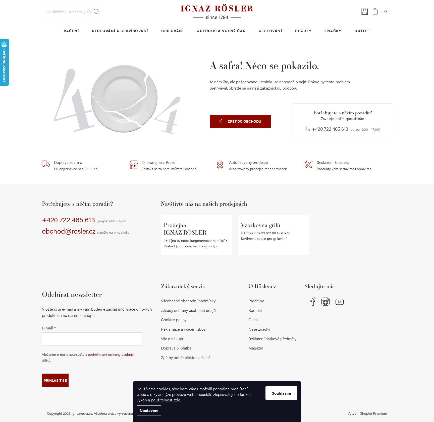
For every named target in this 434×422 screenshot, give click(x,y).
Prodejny (256, 301)
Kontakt (255, 310)
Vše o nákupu (172, 338)
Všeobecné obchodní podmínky (188, 301)
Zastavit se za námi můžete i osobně (169, 165)
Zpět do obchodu (244, 121)
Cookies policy (173, 319)
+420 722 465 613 (346, 129)
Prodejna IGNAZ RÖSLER (185, 228)
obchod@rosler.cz (85, 231)
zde (177, 400)
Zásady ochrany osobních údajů (188, 310)
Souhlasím (281, 393)
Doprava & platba (176, 348)
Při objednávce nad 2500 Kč (75, 165)
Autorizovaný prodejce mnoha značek (258, 165)
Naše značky (259, 329)
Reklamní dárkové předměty (272, 338)
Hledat (96, 11)
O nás (253, 319)
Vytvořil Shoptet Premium (367, 413)
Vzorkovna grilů (260, 225)
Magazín (255, 348)
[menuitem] (71, 30)
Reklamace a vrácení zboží (183, 329)
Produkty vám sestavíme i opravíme (344, 165)
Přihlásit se (55, 380)
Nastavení (149, 410)
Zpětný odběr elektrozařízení (185, 357)
